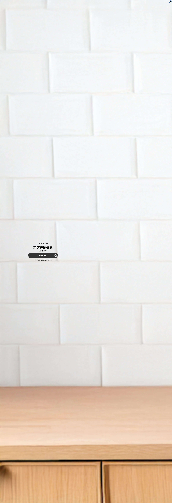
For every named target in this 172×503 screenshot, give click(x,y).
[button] (43, 255)
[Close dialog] (170, 2)
